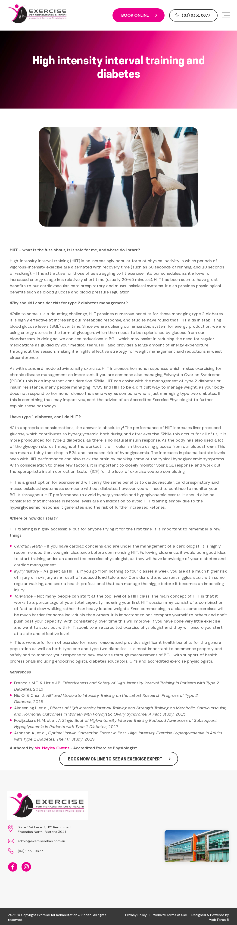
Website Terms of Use (170, 915)
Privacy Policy (136, 915)
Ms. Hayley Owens (51, 748)
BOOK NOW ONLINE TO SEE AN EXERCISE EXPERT (115, 759)
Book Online (135, 15)
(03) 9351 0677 (196, 15)
